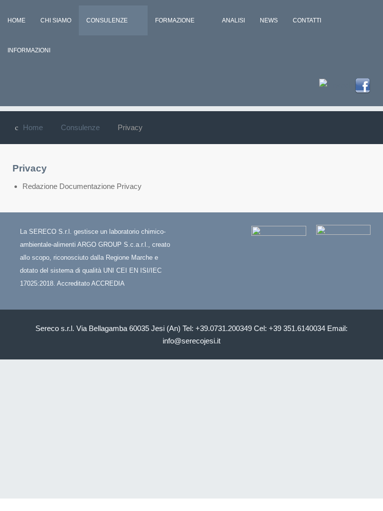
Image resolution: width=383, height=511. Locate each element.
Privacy (29, 168)
